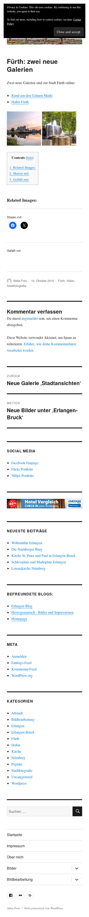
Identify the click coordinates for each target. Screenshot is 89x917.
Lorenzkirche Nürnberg (28, 568)
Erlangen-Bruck (22, 732)
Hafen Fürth (20, 101)
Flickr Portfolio (22, 469)
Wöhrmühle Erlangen (26, 542)
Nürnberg (18, 757)
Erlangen (17, 725)
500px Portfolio (22, 475)
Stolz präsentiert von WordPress (43, 908)
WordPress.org (22, 675)
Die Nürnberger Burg (26, 549)
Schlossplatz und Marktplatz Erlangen (38, 561)
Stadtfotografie (16, 285)
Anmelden (18, 656)
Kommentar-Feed (24, 669)
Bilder (11, 868)
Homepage (19, 618)
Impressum (16, 845)
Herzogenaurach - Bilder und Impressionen (42, 612)
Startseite (14, 834)
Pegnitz (16, 764)
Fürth (61, 280)
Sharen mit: (19, 173)
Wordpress (19, 783)
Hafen (70, 280)
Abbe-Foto (20, 280)
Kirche (16, 751)
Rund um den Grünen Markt (31, 95)
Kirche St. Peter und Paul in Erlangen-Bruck (43, 555)
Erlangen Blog (21, 605)
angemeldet (29, 318)
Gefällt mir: (19, 179)
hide (29, 158)
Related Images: (22, 167)
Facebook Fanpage (24, 462)
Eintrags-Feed (21, 662)
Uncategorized (21, 776)
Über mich (15, 857)
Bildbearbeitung (22, 719)
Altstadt (17, 713)
